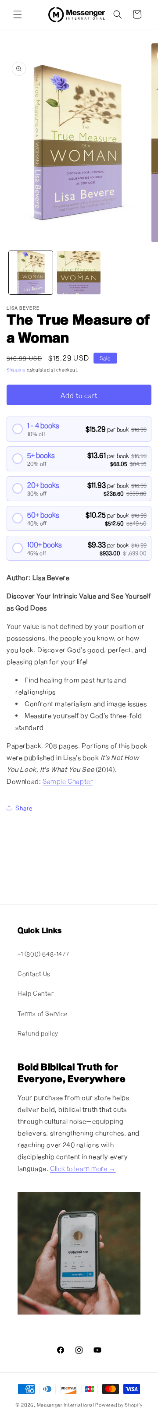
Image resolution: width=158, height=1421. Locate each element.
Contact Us (34, 973)
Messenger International (65, 1404)
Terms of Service (43, 1013)
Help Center (36, 993)
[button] (17, 14)
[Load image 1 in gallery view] (31, 273)
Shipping (16, 369)
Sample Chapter (68, 781)
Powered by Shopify (119, 1404)
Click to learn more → (83, 1168)
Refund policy (38, 1033)
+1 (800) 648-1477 (43, 954)
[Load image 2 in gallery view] (79, 273)
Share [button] (24, 808)
